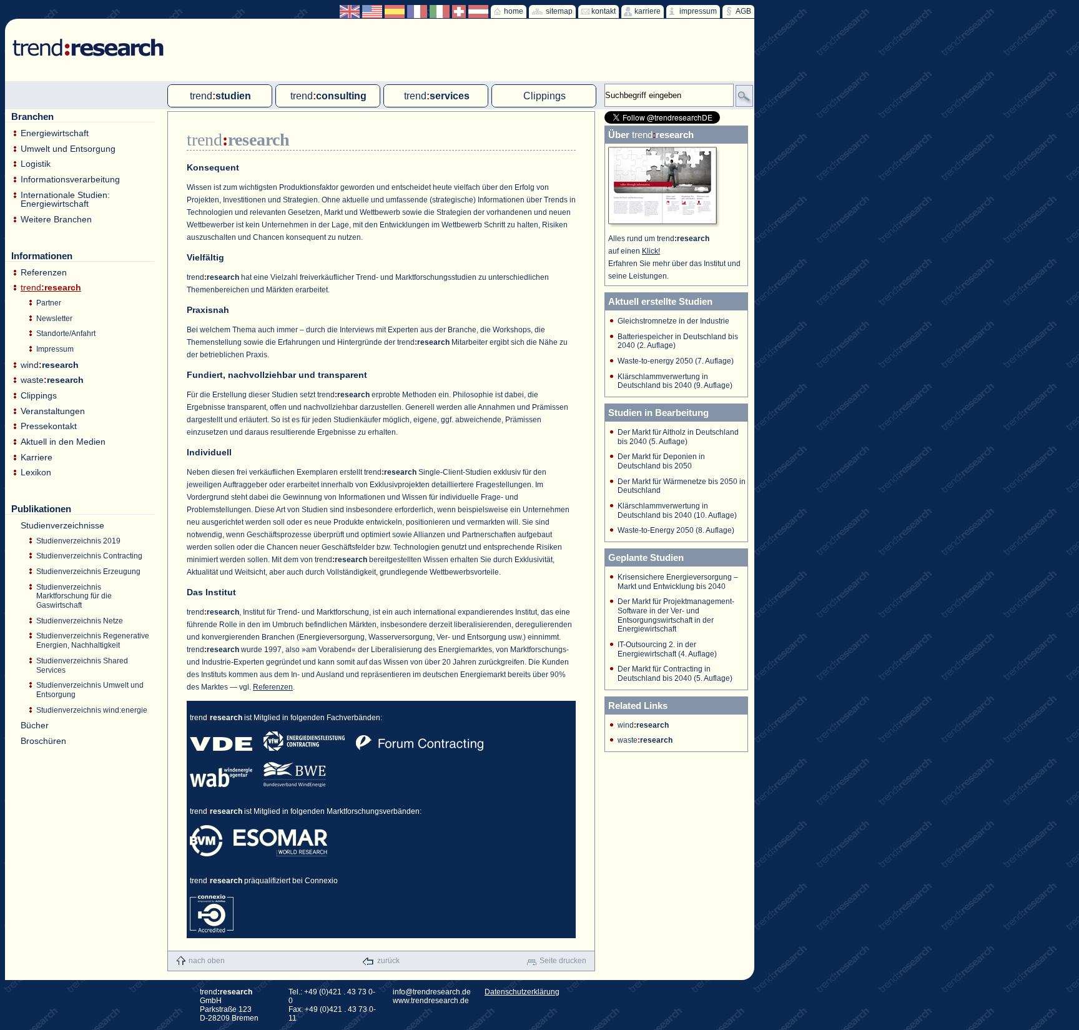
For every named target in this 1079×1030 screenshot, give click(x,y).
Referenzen (44, 272)
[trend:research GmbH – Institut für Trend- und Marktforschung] (82, 37)
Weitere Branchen (56, 219)
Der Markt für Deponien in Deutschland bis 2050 (661, 461)
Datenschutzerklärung (522, 992)
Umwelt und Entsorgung (68, 149)
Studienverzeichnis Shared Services (82, 665)
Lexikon (36, 472)
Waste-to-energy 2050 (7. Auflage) (676, 361)
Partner (48, 303)
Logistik (36, 164)
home (513, 11)
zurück (388, 960)
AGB (743, 11)
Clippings (39, 395)
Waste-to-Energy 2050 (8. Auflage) (676, 530)
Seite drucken (563, 960)
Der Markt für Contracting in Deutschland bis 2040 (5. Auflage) (675, 674)
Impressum (55, 349)
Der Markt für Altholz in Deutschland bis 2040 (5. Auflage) (678, 437)
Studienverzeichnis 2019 (78, 541)
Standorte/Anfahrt (66, 333)
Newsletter (54, 318)
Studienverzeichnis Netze (79, 621)
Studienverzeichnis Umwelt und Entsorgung (90, 690)
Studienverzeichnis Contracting (89, 556)
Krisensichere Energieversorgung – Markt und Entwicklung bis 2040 (678, 582)
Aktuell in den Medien (63, 442)
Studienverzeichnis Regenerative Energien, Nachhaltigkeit (92, 640)
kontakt (603, 11)
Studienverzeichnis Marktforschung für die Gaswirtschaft (74, 596)
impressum (698, 11)
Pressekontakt (49, 426)
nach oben (207, 960)
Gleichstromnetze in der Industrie (673, 321)
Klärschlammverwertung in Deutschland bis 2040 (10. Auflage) (677, 511)
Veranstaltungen (53, 411)
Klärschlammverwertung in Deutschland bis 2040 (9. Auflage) (675, 381)
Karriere (36, 457)
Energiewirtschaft (55, 133)
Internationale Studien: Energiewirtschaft (65, 200)
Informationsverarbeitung (70, 179)
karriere (647, 11)
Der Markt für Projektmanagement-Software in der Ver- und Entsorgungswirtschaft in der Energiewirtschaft (676, 615)
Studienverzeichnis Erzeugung (88, 571)
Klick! (651, 251)
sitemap (559, 11)
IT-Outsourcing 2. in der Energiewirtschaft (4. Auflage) (667, 649)
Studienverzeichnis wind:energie (91, 710)
